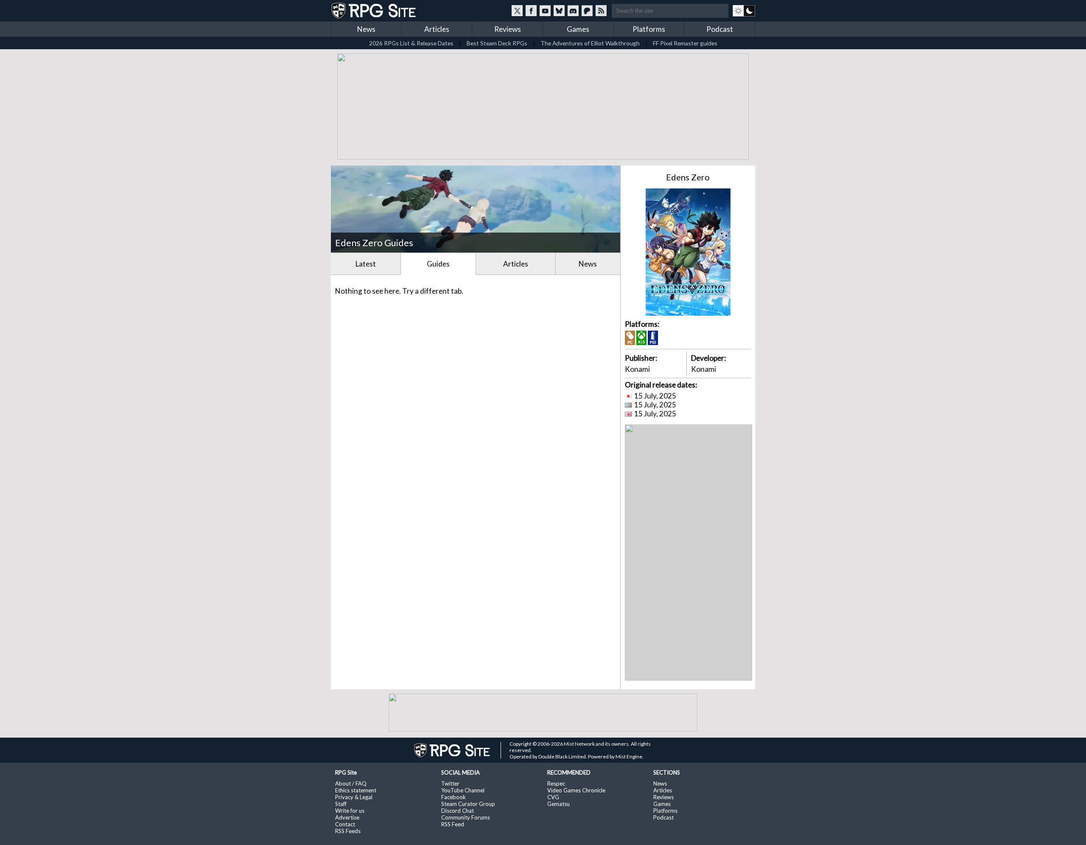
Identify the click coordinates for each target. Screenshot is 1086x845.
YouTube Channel (462, 790)
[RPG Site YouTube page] (545, 10)
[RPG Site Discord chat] (573, 10)
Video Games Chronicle (576, 790)
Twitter (450, 783)
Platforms (649, 29)
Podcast (719, 29)
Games (578, 29)
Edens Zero (688, 177)
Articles (436, 29)
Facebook (453, 797)
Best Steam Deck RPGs (497, 43)
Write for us (349, 810)
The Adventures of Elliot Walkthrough (590, 43)
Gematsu (558, 803)
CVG (553, 797)
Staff (341, 803)
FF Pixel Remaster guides (685, 43)
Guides (438, 263)
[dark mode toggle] (744, 11)
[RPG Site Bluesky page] (559, 10)
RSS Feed (452, 824)
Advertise (347, 817)
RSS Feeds (348, 831)
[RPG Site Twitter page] (517, 10)
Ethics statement (355, 790)
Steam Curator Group (468, 803)
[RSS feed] (601, 10)
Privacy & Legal (353, 797)
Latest (365, 263)
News (366, 29)
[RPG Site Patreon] (587, 10)
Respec (556, 783)
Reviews (507, 29)
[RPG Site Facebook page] (531, 10)
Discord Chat (457, 810)
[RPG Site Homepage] (374, 10)
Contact (345, 824)
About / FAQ (351, 783)
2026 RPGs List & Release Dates (411, 43)
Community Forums (465, 817)
